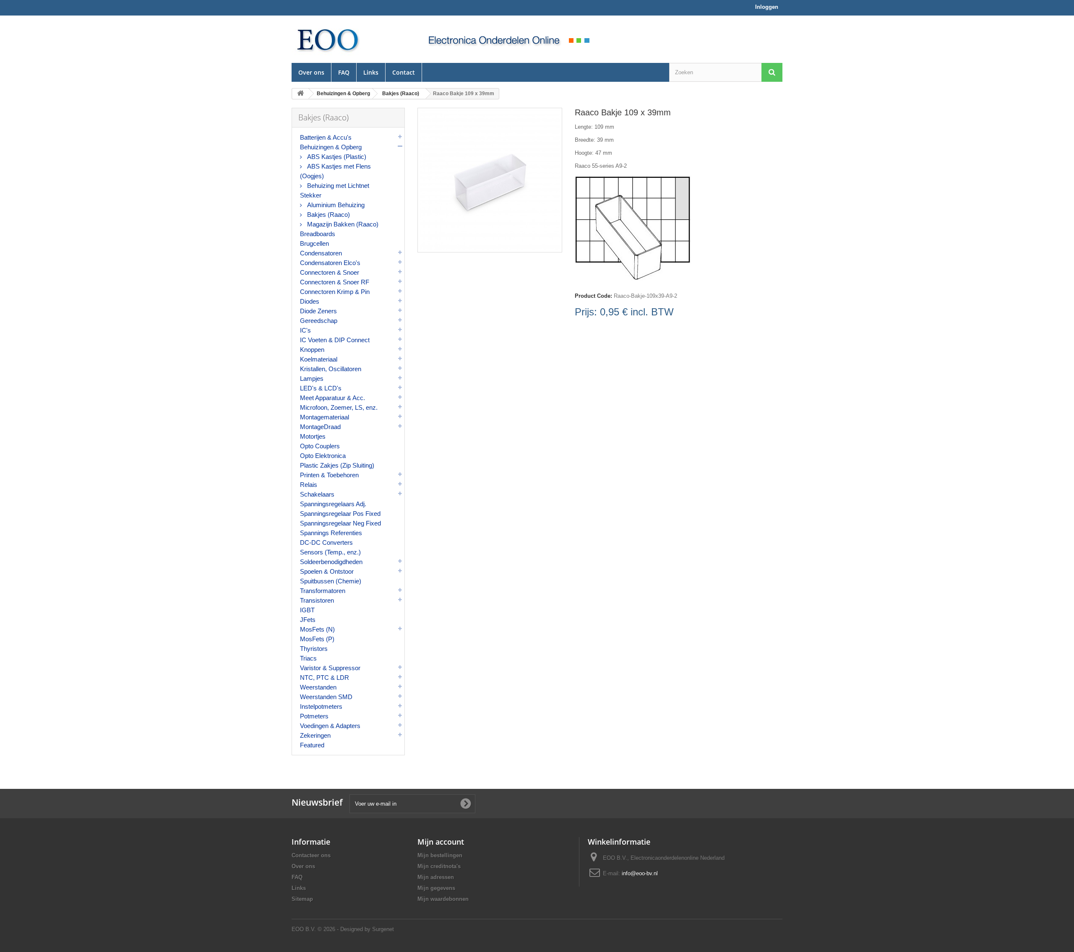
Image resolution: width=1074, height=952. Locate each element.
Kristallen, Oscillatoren (330, 368)
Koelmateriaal (318, 359)
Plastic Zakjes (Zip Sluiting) (337, 465)
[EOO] (348, 39)
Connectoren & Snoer (329, 272)
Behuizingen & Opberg (331, 147)
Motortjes (313, 436)
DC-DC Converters (326, 542)
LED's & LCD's (320, 388)
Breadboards (317, 233)
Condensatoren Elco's (330, 262)
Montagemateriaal (324, 417)
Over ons (311, 72)
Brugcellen (314, 243)
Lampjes (311, 378)
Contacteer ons (311, 855)
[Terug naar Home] (300, 93)
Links (370, 72)
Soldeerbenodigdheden (331, 561)
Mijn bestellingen (439, 855)
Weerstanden (318, 687)
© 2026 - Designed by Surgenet (356, 929)
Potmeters (314, 716)
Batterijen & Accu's (326, 137)
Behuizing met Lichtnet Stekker (334, 190)
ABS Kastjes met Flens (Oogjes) (335, 171)
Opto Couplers (320, 446)
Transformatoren (322, 590)
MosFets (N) (317, 629)
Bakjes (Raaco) (327, 214)
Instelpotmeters (321, 706)
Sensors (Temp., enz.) (330, 552)
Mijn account (440, 842)
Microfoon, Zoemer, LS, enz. (339, 407)
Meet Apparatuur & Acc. (332, 397)
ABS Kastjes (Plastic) (335, 156)
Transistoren (317, 600)
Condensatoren (321, 253)
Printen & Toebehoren (329, 475)
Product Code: (593, 296)
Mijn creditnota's (439, 866)
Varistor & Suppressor (330, 667)
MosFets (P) (317, 638)
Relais (308, 484)
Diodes (309, 301)
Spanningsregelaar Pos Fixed (340, 513)
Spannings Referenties (331, 532)
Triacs (308, 658)
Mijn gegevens (436, 888)
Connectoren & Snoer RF (334, 282)
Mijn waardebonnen (443, 899)
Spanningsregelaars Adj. (333, 503)
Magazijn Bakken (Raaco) (341, 224)
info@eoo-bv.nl (640, 873)
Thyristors (314, 648)
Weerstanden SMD (326, 696)
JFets (307, 619)
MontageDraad (320, 426)
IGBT (307, 610)
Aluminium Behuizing (335, 204)
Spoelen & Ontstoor (327, 571)
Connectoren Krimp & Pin (335, 291)
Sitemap (302, 899)
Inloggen (766, 7)
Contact (403, 72)
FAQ (343, 72)
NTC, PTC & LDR (324, 677)
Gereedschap (318, 320)
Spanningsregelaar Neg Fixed (340, 523)
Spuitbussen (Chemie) (330, 581)
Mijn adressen (435, 877)
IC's (305, 330)
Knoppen (312, 349)
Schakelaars (317, 494)
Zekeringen (315, 735)
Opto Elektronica (323, 455)
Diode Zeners (318, 311)
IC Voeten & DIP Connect (335, 339)
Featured (312, 745)
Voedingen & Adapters (330, 725)
